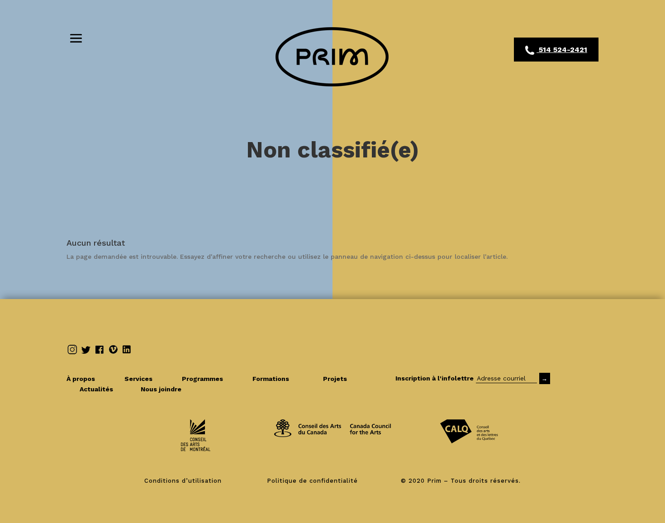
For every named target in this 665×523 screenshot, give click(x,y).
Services (147, 378)
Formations (270, 378)
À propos (89, 378)
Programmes (211, 378)
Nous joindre (161, 389)
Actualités (104, 389)
